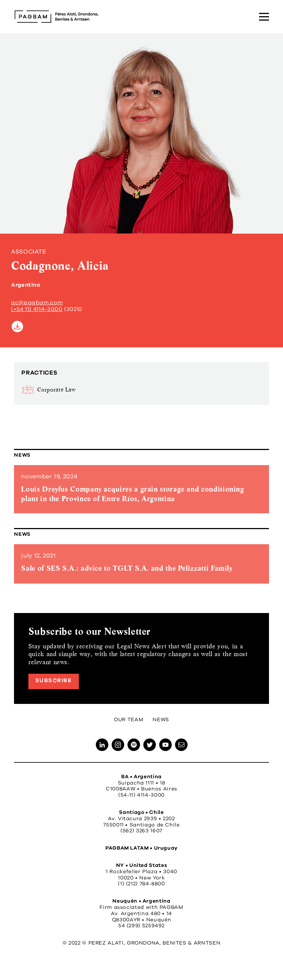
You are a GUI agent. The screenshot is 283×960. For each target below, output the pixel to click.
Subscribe (53, 680)
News (22, 455)
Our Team (128, 719)
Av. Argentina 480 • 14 (141, 913)
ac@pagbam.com (37, 302)
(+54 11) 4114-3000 (37, 309)
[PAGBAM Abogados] (56, 16)
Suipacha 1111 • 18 (141, 783)
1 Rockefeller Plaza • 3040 (141, 871)
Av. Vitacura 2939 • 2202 (141, 818)
